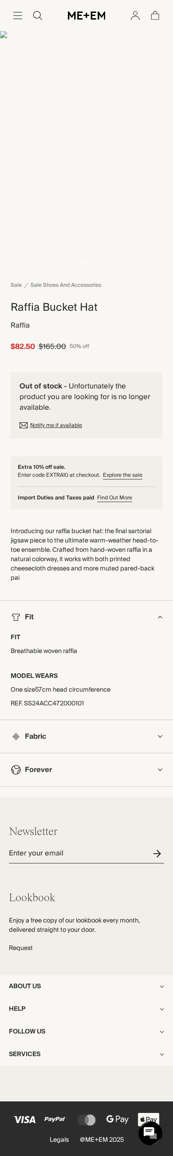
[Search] (38, 15)
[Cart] (155, 15)
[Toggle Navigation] (18, 15)
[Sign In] (135, 15)
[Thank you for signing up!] (158, 853)
